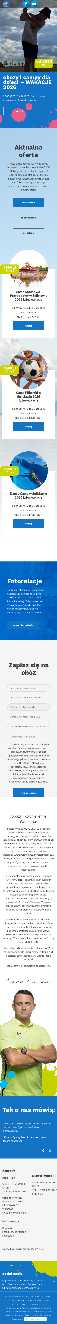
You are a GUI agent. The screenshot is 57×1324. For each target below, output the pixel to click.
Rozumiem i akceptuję (35, 1319)
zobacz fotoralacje (23, 625)
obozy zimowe (28, 217)
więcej (19, 111)
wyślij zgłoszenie (29, 792)
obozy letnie (28, 202)
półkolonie (28, 232)
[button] (43, 1150)
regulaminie (41, 781)
